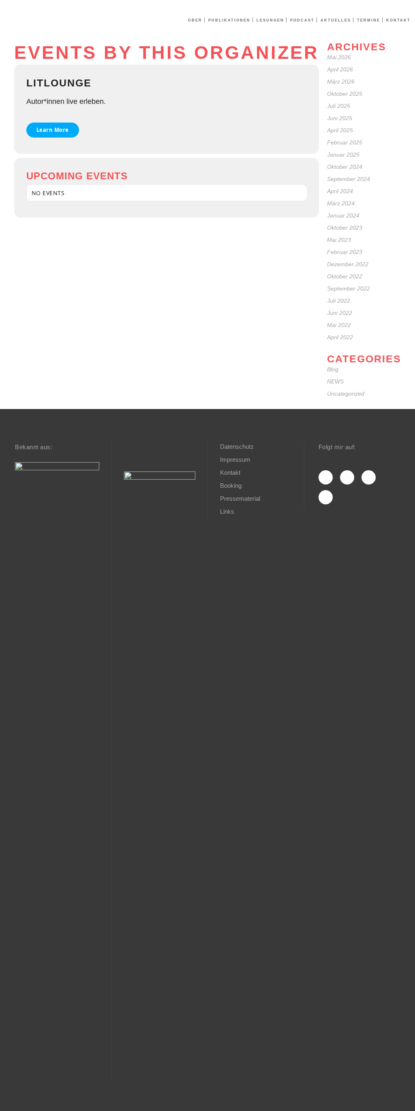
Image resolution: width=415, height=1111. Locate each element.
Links (227, 511)
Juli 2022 (338, 300)
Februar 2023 (344, 252)
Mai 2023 (339, 240)
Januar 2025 (343, 154)
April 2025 (340, 130)
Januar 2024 (343, 215)
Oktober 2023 (344, 227)
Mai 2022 (339, 325)
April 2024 (340, 191)
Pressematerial (240, 498)
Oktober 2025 (344, 93)
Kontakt (230, 472)
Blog (332, 369)
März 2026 (341, 81)
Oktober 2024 (344, 167)
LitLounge (59, 82)
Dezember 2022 (347, 264)
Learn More (52, 129)
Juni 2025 (339, 118)
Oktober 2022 (344, 276)
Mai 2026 (339, 57)
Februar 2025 (344, 142)
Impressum (235, 459)
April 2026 (340, 69)
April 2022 (340, 337)
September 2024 (348, 179)
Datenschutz (237, 446)
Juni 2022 (339, 313)
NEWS (335, 381)
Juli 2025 (338, 106)
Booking (231, 485)
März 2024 (341, 203)
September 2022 (348, 288)
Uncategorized (345, 393)
